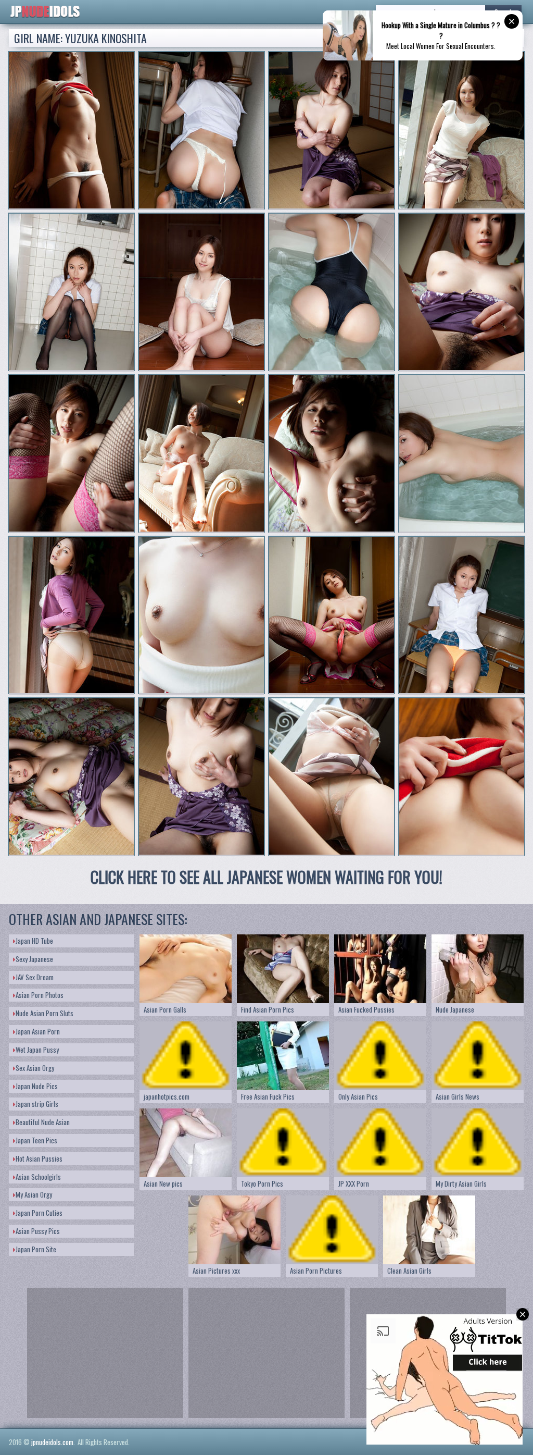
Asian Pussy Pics (38, 1231)
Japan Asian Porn (38, 1031)
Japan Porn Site (36, 1249)
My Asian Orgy (34, 1194)
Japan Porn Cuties (39, 1212)
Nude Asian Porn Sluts (44, 1013)
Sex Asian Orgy (35, 1068)
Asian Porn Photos (40, 995)
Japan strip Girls (37, 1104)
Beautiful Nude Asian (43, 1122)
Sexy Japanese (34, 959)
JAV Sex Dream (35, 977)
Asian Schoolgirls (38, 1177)
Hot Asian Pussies (39, 1158)
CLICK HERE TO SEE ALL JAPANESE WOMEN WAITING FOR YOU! (266, 877)
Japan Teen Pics (36, 1140)
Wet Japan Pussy (37, 1049)
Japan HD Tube (34, 940)
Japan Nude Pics (37, 1086)
